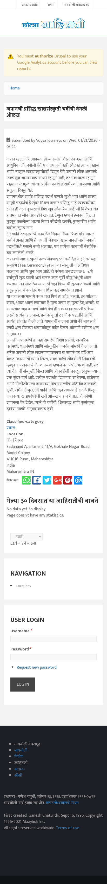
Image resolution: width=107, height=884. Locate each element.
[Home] (53, 23)
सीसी (18, 775)
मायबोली (20, 750)
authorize (44, 56)
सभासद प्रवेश (30, 5)
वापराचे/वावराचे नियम (62, 802)
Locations (23, 586)
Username (21, 631)
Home (14, 88)
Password (20, 649)
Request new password (37, 667)
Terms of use (67, 827)
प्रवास (10, 427)
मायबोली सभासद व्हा (76, 5)
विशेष (18, 756)
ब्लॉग (51, 5)
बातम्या (19, 769)
